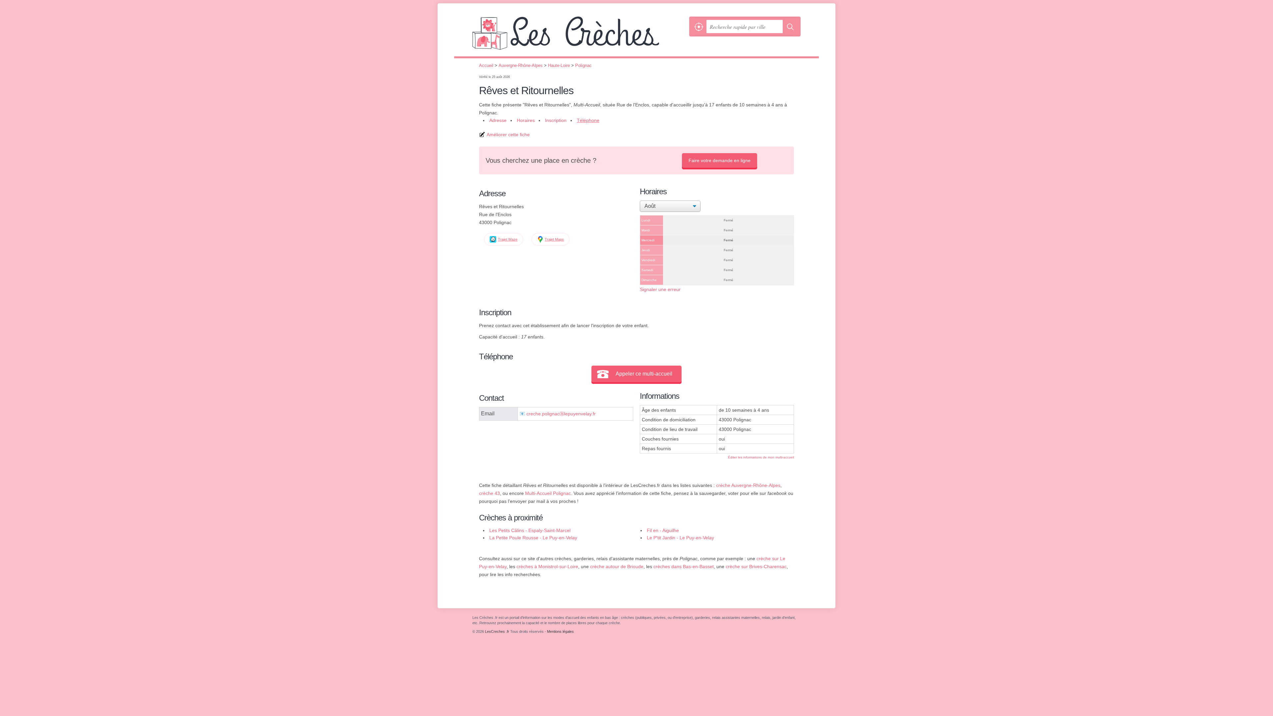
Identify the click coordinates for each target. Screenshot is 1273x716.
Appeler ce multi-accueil (644, 374)
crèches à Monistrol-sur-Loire (547, 566)
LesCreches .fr (579, 36)
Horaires (526, 120)
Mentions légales (560, 631)
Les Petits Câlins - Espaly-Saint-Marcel (530, 530)
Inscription (556, 120)
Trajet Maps (554, 239)
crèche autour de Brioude (616, 566)
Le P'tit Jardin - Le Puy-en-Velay (680, 537)
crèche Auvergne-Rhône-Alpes (748, 485)
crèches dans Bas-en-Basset (683, 566)
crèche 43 (489, 493)
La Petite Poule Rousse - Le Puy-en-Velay (533, 537)
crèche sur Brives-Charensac (756, 566)
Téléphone (588, 120)
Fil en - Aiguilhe (663, 530)
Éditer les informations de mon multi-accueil (761, 457)
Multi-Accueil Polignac (548, 493)
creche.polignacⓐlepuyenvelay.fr (561, 413)
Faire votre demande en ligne (720, 160)
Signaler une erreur (660, 289)
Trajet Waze (507, 239)
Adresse (498, 120)
